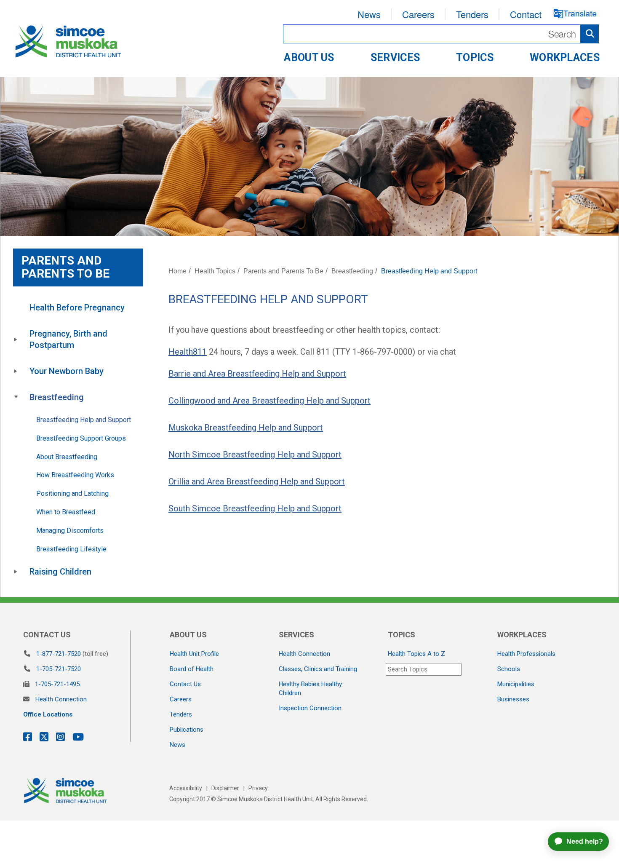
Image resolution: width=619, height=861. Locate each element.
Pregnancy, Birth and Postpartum (69, 339)
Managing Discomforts (70, 531)
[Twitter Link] (41, 737)
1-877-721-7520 (58, 654)
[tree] (78, 440)
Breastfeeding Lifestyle (71, 549)
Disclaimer (225, 788)
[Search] (441, 33)
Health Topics (215, 271)
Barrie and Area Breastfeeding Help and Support (257, 374)
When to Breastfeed (65, 512)
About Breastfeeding (66, 457)
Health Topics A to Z (416, 654)
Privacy (258, 788)
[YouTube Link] (75, 737)
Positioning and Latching (72, 493)
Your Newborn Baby (66, 371)
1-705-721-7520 (58, 669)
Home (177, 271)
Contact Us (185, 684)
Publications (186, 729)
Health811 (187, 352)
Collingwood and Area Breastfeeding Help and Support (269, 401)
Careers (418, 14)
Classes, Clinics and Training (318, 669)
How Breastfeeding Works (75, 475)
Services (395, 57)
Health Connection (61, 699)
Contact (526, 14)
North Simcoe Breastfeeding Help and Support (255, 454)
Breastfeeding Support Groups (81, 438)
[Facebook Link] (27, 737)
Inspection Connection (310, 708)
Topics (475, 57)
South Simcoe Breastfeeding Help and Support (255, 508)
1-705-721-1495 (57, 684)
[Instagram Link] (58, 737)
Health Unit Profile (194, 654)
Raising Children (60, 572)
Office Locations (47, 714)
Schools (508, 669)
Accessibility (185, 788)
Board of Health (191, 669)
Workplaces (565, 57)
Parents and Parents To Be (283, 271)
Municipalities (515, 684)
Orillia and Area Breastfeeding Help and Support (256, 481)
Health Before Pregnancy (77, 307)
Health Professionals (526, 654)
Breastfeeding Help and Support (83, 420)
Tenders (472, 14)
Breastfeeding (56, 397)
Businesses (513, 699)
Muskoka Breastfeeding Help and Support (245, 427)
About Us (309, 57)
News (369, 14)
